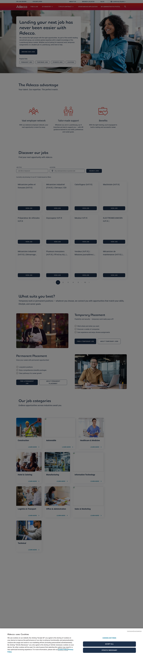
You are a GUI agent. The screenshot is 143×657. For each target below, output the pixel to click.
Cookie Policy (63, 649)
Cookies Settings (109, 638)
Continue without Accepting (134, 631)
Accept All (109, 644)
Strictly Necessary (109, 650)
